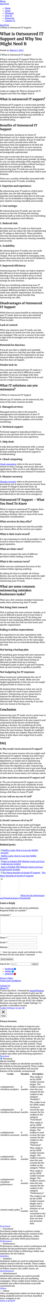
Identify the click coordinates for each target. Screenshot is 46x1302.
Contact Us (10, 20)
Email (3, 942)
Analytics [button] (4, 1256)
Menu (3, 1)
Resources (9, 18)
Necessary (7, 1058)
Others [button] (3, 1288)
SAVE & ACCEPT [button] (7, 1301)
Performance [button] (6, 1241)
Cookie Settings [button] (7, 1008)
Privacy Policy (6, 978)
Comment (5, 915)
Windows (9, 13)
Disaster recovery (8, 481)
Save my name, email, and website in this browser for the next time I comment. (21, 953)
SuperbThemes (37, 990)
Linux (8, 10)
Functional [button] (5, 1226)
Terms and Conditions (10, 980)
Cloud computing (8, 464)
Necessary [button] (4, 1056)
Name (3, 937)
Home (8, 8)
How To (8, 15)
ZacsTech (4, 3)
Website (3, 947)
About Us (4, 988)
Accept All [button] (20, 1008)
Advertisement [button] (7, 1271)
